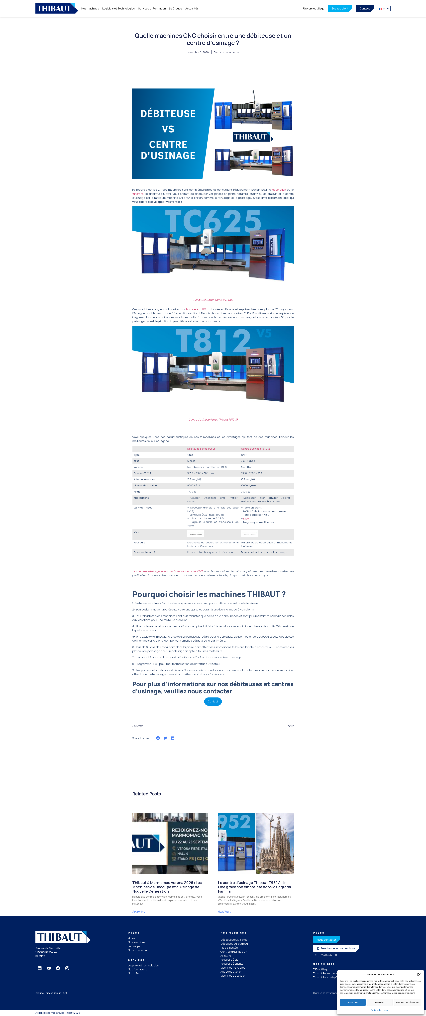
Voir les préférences (407, 1002)
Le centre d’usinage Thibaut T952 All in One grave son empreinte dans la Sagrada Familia (254, 887)
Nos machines (90, 8)
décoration (279, 189)
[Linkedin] (39, 968)
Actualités (192, 8)
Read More (138, 911)
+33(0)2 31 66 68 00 (325, 955)
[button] (419, 974)
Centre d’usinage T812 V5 (255, 448)
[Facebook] (58, 968)
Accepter (352, 1002)
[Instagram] (67, 968)
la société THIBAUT (197, 309)
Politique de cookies (379, 1010)
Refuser (379, 1002)
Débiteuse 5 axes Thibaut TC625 (213, 300)
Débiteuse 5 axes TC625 (201, 448)
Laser (246, 518)
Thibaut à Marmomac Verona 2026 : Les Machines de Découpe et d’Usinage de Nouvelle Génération (167, 887)
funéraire (138, 194)
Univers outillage (313, 8)
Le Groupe (175, 8)
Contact (213, 701)
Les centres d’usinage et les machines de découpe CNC (167, 571)
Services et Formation (152, 8)
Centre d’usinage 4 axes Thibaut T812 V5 (213, 419)
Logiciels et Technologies (118, 8)
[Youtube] (49, 968)
